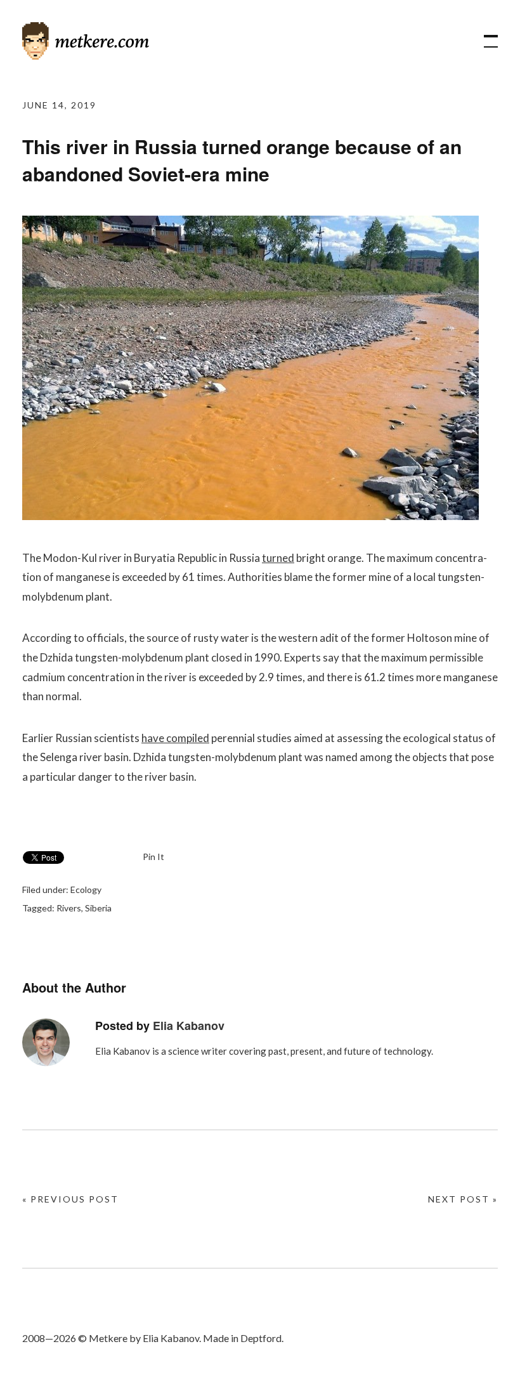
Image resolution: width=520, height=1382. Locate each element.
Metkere (85, 41)
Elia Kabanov (188, 1025)
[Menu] (485, 35)
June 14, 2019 (59, 105)
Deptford (261, 1338)
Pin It (153, 856)
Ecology (85, 889)
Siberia (98, 908)
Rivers (68, 908)
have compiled (175, 738)
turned (278, 557)
